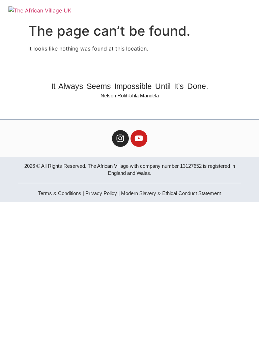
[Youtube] (139, 138)
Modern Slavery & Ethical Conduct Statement (171, 193)
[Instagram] (120, 138)
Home (84, 10)
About (108, 10)
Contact (176, 10)
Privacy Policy (101, 193)
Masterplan (145, 10)
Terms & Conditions (59, 193)
